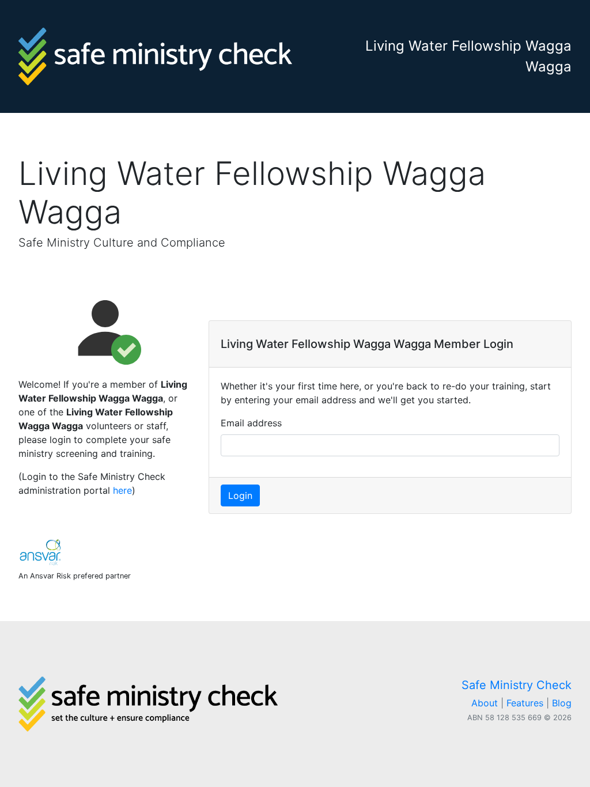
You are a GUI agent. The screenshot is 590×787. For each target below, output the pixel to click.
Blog (562, 703)
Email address (251, 423)
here (122, 490)
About (484, 703)
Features (524, 703)
